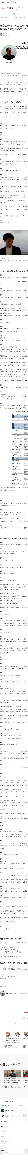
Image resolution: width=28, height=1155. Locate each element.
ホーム (2, 17)
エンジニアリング (4, 978)
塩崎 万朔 (5, 34)
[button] (14, 1102)
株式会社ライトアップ (15, 8)
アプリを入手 (23, 1105)
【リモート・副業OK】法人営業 (7, 976)
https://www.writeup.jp (11, 10)
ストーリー (21, 17)
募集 (25, 17)
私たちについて (8, 17)
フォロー (14, 13)
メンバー (15, 17)
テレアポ (2, 974)
